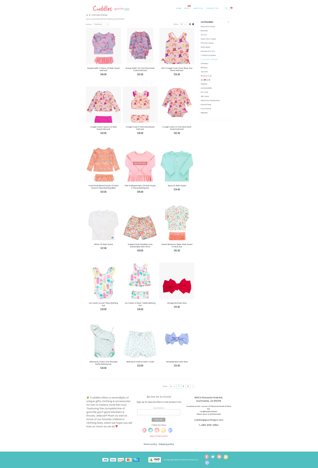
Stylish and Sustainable (210, 100)
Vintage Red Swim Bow (177, 303)
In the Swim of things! (209, 59)
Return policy (151, 444)
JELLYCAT (204, 72)
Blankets (204, 30)
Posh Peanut (206, 108)
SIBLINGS (204, 113)
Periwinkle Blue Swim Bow (177, 362)
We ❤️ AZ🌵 (205, 80)
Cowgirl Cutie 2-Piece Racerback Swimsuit (140, 128)
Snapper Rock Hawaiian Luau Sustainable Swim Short (140, 245)
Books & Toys (206, 76)
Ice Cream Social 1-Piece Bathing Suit (103, 304)
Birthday (204, 67)
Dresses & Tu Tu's (208, 51)
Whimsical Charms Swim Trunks (140, 362)
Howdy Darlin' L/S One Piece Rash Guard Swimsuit (140, 69)
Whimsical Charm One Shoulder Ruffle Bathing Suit (103, 363)
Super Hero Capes (208, 39)
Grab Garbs (205, 47)
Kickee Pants (206, 104)
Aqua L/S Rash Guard (177, 185)
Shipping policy (166, 444)
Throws (204, 35)
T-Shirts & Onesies (208, 55)
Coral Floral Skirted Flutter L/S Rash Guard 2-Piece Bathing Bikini (103, 186)
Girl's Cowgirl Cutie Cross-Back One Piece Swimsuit (176, 69)
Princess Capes (207, 43)
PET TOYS (204, 92)
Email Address (158, 408)
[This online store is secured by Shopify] (156, 459)
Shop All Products (208, 26)
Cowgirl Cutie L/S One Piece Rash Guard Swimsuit (176, 128)
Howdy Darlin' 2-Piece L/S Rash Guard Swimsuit (103, 69)
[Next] (192, 386)
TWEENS (204, 84)
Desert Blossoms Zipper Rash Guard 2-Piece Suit (176, 245)
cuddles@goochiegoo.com (208, 419)
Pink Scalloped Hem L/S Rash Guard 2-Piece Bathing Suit (140, 186)
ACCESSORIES (206, 88)
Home (87, 15)
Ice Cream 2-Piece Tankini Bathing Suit (140, 304)
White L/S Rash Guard (103, 244)
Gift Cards (205, 96)
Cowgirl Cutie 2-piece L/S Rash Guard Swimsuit (103, 128)
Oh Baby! (204, 63)
